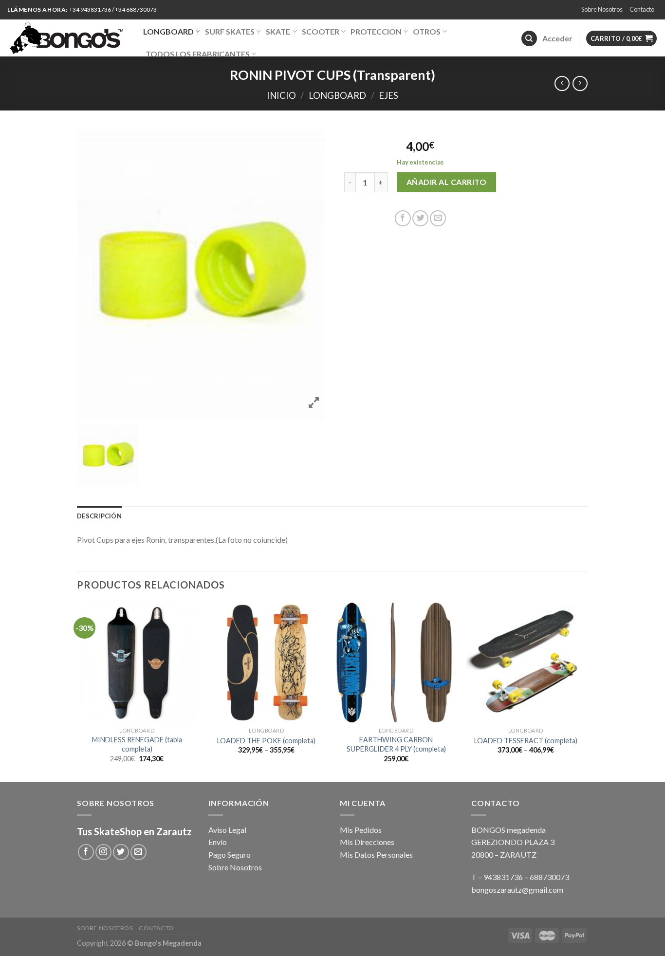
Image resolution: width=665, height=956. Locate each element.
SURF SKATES (230, 31)
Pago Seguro (229, 854)
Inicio (281, 95)
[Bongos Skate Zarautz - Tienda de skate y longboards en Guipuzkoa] (68, 38)
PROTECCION (376, 31)
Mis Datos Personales (376, 854)
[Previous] (77, 691)
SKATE (278, 31)
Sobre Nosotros (602, 9)
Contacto (641, 9)
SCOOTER (320, 31)
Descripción (99, 516)
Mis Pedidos (361, 829)
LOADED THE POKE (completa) (266, 740)
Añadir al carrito (446, 181)
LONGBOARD (168, 31)
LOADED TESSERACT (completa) (525, 740)
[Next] (585, 691)
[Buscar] (529, 39)
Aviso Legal (227, 829)
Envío (217, 841)
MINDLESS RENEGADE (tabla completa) (137, 744)
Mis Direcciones (367, 841)
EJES (388, 95)
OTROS (427, 31)
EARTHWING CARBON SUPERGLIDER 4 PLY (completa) (396, 744)
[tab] (99, 516)
